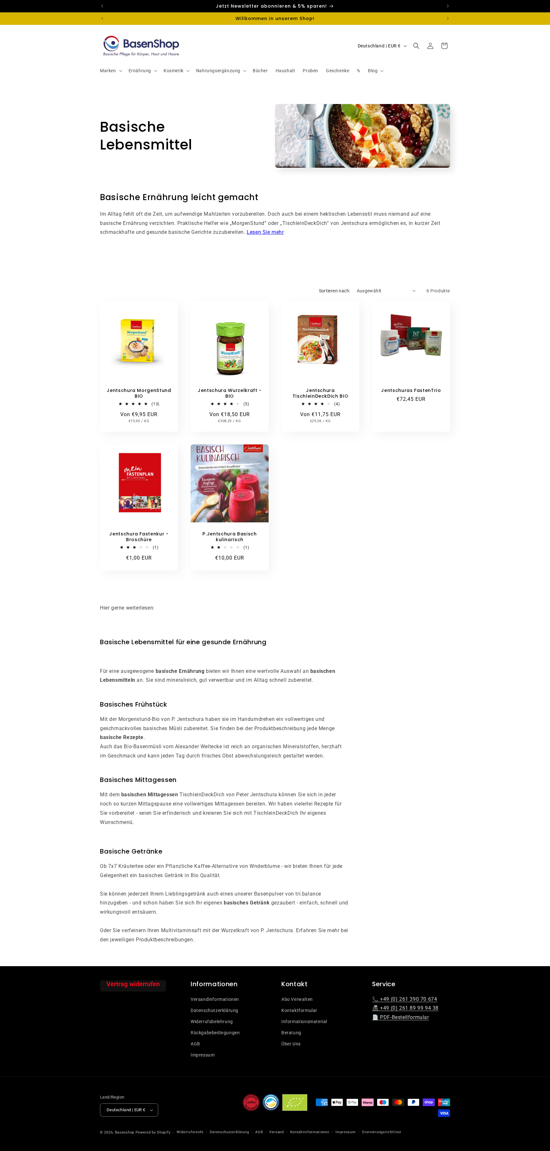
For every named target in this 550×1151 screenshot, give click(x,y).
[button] (110, 70)
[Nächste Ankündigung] (448, 6)
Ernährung (140, 70)
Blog (372, 70)
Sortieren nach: (334, 290)
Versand (276, 1132)
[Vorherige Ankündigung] (102, 6)
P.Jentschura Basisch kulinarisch (229, 536)
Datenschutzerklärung (214, 1010)
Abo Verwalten (297, 998)
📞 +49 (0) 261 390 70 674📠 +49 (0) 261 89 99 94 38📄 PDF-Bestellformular (405, 1008)
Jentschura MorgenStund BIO (139, 393)
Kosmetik (174, 70)
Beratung (291, 1032)
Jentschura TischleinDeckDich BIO (321, 393)
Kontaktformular (299, 1010)
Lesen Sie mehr (265, 232)
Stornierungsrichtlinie (381, 1132)
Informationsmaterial (304, 1021)
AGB (195, 1043)
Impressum (203, 1054)
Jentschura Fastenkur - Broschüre (139, 536)
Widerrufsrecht (190, 1132)
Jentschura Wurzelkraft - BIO (230, 393)
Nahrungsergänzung (218, 70)
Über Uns (291, 1043)
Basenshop (124, 1132)
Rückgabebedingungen (215, 1032)
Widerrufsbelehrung (212, 1021)
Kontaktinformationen (309, 1132)
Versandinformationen (215, 998)
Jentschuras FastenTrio (411, 390)
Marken (108, 70)
